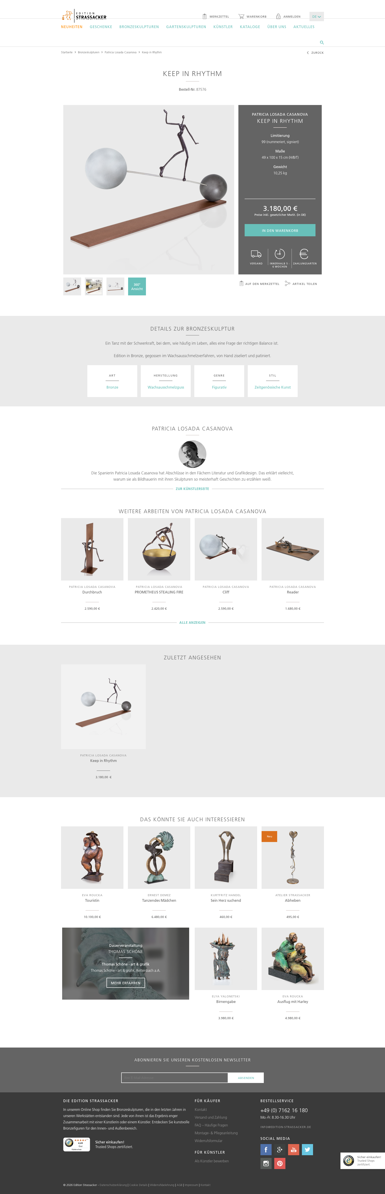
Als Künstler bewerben (212, 1161)
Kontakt (201, 1109)
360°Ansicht (137, 286)
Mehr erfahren (126, 983)
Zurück (317, 52)
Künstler (223, 27)
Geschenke (101, 27)
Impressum (191, 1185)
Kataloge (250, 27)
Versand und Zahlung (211, 1117)
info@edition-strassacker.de (285, 1127)
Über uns (276, 27)
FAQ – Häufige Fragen (211, 1125)
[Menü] (87, 1140)
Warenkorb (256, 16)
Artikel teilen (304, 284)
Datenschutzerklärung (113, 1185)
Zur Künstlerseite (192, 489)
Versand (256, 263)
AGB (179, 1185)
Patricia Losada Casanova (121, 52)
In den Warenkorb (280, 231)
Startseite (67, 52)
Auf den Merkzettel (262, 284)
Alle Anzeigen (192, 622)
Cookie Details (138, 1185)
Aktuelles (304, 27)
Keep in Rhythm (152, 52)
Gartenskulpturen (186, 27)
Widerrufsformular (208, 1140)
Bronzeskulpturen (139, 27)
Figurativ (219, 387)
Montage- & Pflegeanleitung (216, 1133)
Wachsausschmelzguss (166, 387)
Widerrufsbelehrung (162, 1185)
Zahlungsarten (305, 263)
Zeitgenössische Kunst (273, 387)
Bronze (112, 387)
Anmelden (291, 16)
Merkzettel (219, 16)
